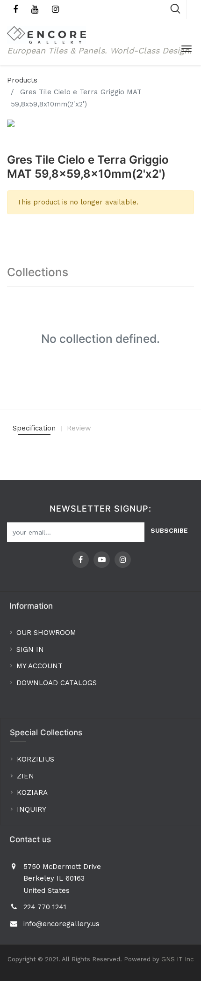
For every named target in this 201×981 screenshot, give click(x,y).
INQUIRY (31, 809)
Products (22, 80)
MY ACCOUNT (40, 666)
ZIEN (25, 776)
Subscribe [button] (169, 530)
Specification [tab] (34, 428)
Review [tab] (79, 428)
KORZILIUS (35, 759)
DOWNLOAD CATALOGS (57, 683)
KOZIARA (32, 792)
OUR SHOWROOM (46, 632)
